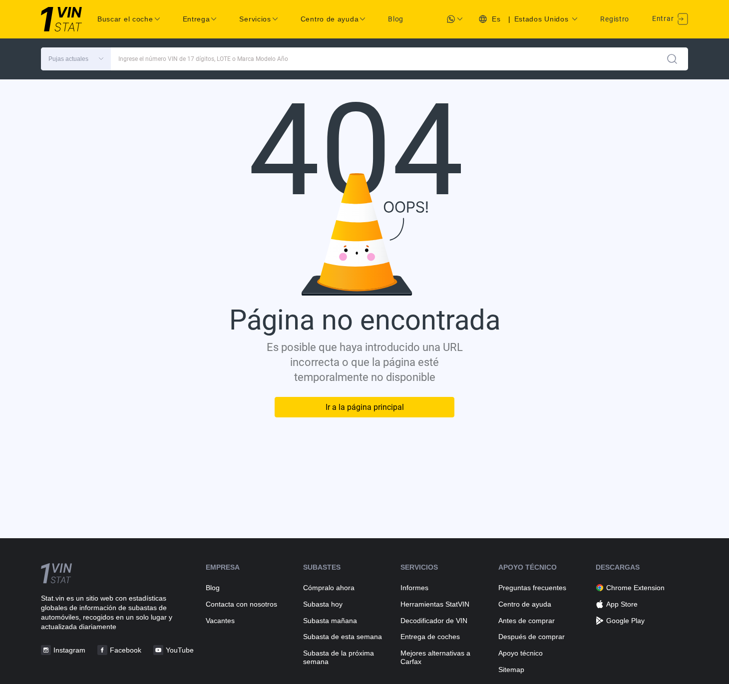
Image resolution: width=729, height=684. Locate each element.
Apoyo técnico (520, 653)
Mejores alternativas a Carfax (435, 657)
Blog (395, 19)
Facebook (125, 650)
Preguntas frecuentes (532, 588)
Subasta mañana (330, 621)
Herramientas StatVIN (434, 604)
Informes (414, 588)
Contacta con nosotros (241, 604)
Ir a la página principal (365, 407)
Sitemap (511, 670)
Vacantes (220, 621)
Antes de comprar (526, 621)
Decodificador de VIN (433, 621)
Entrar (664, 18)
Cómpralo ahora (329, 588)
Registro (614, 19)
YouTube (180, 650)
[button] (76, 58)
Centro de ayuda (524, 604)
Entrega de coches (430, 637)
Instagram (69, 650)
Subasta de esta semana (342, 637)
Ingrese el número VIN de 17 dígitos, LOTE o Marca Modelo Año (203, 58)
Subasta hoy (323, 604)
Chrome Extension (635, 588)
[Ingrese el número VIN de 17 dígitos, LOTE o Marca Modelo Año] (672, 59)
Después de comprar (531, 637)
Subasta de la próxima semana (338, 657)
